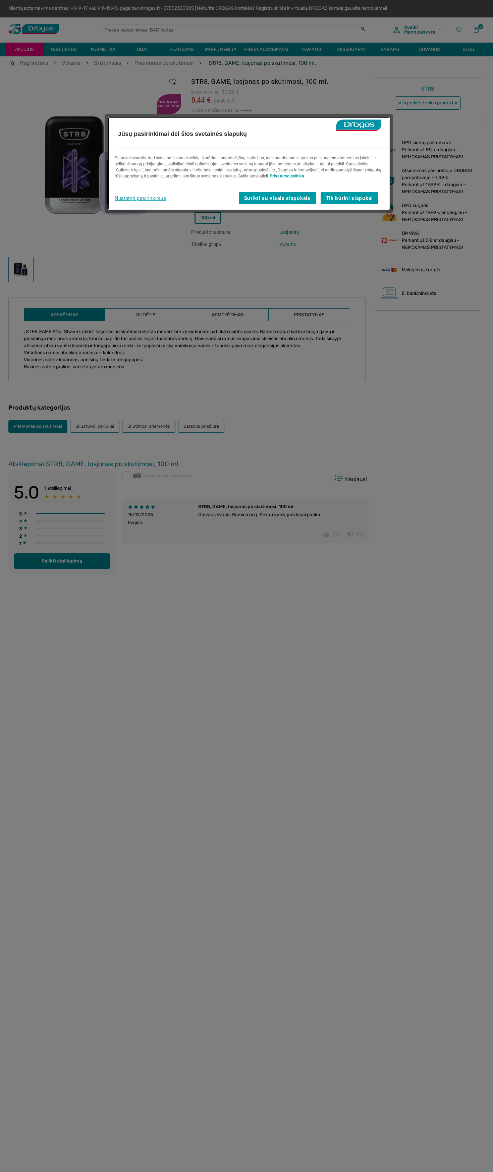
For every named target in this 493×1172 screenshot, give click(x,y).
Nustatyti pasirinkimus (140, 198)
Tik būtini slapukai (349, 198)
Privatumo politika (287, 176)
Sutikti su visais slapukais (277, 198)
